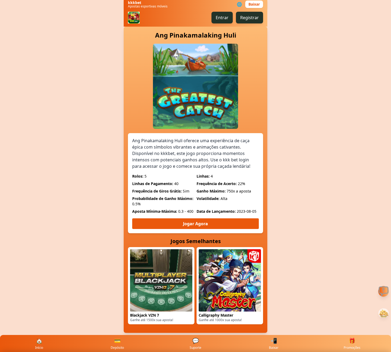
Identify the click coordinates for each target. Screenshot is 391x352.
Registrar (249, 18)
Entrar (222, 18)
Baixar (254, 4)
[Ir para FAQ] (383, 291)
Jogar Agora (195, 224)
